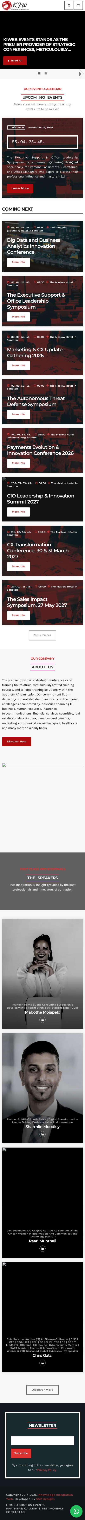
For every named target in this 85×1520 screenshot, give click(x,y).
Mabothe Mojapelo (42, 1012)
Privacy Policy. (47, 1470)
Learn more (20, 188)
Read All (14, 60)
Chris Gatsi (42, 1355)
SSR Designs (45, 1499)
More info (18, 262)
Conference (16, 127)
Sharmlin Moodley (42, 1126)
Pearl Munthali (42, 1241)
